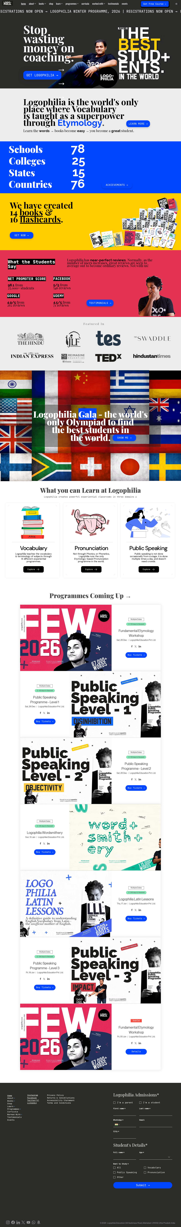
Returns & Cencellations (60, 1098)
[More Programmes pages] (78, 3)
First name (119, 1108)
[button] (177, 4)
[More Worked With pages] (104, 3)
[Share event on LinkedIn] (140, 646)
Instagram (32, 1095)
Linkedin (32, 1103)
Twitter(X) (33, 1100)
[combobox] (155, 1157)
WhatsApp (118, 1120)
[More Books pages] (45, 3)
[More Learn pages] (62, 3)
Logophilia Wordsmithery (45, 833)
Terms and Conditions (59, 1103)
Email (142, 1120)
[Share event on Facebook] (132, 646)
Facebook (32, 1098)
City (116, 1131)
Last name (144, 1108)
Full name (118, 1152)
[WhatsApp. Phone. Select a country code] (117, 1125)
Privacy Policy (55, 1095)
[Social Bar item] (8, 1222)
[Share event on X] (135, 647)
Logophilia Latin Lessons (136, 899)
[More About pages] (35, 3)
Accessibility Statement (60, 1100)
